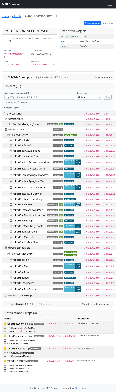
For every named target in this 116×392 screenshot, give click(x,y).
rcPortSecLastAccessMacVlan (29, 168)
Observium (80, 388)
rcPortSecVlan (70, 252)
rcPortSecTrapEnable (25, 231)
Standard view (92, 23)
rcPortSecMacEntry (21, 253)
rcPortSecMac (70, 255)
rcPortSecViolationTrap (20, 336)
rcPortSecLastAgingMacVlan (29, 181)
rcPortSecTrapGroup (20, 295)
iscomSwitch (85, 36)
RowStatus (96, 41)
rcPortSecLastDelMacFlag (27, 199)
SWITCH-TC (65, 46)
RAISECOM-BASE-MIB (69, 36)
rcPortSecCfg (15, 119)
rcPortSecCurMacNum (26, 242)
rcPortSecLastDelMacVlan (27, 193)
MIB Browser (11, 4)
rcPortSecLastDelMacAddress (30, 187)
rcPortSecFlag (21, 277)
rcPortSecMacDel (23, 237)
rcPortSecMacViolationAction (29, 215)
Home (5, 16)
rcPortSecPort (21, 272)
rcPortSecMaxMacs (24, 145)
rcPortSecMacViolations (26, 150)
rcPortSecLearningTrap (20, 323)
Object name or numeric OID (16, 93)
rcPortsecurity (14, 113)
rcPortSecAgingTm (23, 283)
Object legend (12, 107)
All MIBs (16, 16)
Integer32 (69, 140)
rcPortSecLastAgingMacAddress (31, 175)
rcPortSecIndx (70, 135)
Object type (82, 93)
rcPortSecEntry (19, 134)
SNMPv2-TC (65, 41)
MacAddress (85, 41)
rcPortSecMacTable (19, 247)
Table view (107, 23)
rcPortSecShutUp (23, 220)
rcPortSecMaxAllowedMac (28, 210)
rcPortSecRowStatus (24, 289)
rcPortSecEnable (22, 204)
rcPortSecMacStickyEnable (28, 226)
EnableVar (84, 46)
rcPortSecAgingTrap (18, 348)
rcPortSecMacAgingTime (24, 124)
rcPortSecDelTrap (17, 361)
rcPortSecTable (16, 129)
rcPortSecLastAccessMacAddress (32, 162)
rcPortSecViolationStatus (27, 156)
